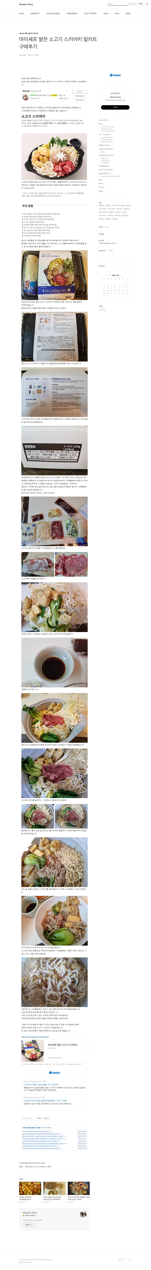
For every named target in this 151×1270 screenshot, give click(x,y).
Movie (101, 183)
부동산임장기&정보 (53, 14)
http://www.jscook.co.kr (32, 1097)
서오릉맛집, (108, 205)
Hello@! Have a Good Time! (32, 1220)
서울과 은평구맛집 (106, 137)
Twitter (110, 250)
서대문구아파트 (105, 160)
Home (21, 14)
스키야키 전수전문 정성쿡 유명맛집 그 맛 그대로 (45, 1100)
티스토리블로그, (103, 209)
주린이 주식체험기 (90, 14)
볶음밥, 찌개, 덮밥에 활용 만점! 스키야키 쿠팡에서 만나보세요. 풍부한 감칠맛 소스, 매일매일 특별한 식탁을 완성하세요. (54, 1088)
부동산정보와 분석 (104, 166)
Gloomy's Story (26, 4)
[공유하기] (28, 1118)
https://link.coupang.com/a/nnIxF (35, 1037)
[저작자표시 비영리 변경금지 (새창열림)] (47, 1118)
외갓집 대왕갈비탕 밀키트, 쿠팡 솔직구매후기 (36, 1131)
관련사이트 (121, 1259)
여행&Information (105, 145)
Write (117, 14)
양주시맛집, (111, 209)
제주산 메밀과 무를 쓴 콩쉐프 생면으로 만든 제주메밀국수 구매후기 (42, 1138)
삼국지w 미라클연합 (123, 1256)
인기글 (107, 227)
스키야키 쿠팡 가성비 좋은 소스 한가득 (41, 1084)
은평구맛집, (119, 209)
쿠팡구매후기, (102, 215)
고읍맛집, (118, 212)
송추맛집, (124, 212)
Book (100, 180)
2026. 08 (115, 275)
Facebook (102, 250)
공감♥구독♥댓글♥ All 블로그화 (108, 243)
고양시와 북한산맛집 (106, 142)
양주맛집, (114, 205)
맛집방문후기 (35, 14)
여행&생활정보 (72, 14)
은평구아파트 (104, 158)
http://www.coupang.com (33, 1081)
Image (101, 191)
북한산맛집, (125, 215)
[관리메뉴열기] (147, 4)
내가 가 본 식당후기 (105, 134)
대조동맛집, (115, 219)
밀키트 (38, 1127)
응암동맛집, (111, 212)
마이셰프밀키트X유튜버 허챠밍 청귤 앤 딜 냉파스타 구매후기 (41, 1148)
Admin (105, 14)
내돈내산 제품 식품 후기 (29, 1127)
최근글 (101, 227)
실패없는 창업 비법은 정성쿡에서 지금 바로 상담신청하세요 (47, 1103)
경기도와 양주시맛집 (106, 140)
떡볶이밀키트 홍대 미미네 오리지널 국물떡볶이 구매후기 (39, 1146)
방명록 (128, 14)
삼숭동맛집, (126, 209)
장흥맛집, (101, 205)
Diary (100, 124)
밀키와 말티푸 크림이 (107, 129)
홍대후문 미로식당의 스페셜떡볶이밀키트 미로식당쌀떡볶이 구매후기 (43, 1136)
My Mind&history (105, 173)
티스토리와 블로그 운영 (107, 127)
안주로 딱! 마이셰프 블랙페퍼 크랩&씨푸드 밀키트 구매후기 (40, 1141)
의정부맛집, (118, 215)
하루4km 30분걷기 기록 (108, 131)
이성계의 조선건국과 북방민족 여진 (110, 176)
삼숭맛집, (128, 205)
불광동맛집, (108, 219)
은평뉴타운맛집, (103, 212)
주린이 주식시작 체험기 (106, 170)
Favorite (102, 187)
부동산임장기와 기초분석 (106, 155)
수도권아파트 (104, 163)
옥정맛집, (101, 219)
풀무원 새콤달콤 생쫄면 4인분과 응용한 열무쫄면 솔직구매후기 (41, 1134)
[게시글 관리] (31, 1118)
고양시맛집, (110, 215)
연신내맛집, (121, 205)
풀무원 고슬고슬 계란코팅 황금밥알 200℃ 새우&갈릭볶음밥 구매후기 (43, 1143)
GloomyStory (103, 120)
